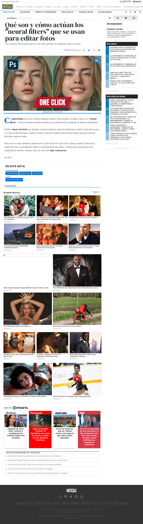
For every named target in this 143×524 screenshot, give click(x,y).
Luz (101, 503)
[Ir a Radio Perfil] (125, 1)
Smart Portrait (12, 173)
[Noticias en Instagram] (126, 12)
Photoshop (37, 173)
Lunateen (114, 503)
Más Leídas (112, 44)
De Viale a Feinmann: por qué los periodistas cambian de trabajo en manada (37, 473)
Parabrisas (75, 503)
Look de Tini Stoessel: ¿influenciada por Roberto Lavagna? (30, 469)
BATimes (124, 503)
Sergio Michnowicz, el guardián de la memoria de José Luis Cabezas (34, 456)
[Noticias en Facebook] (130, 12)
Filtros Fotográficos (14, 180)
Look (95, 503)
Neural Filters (25, 173)
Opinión (74, 7)
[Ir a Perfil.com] (137, 1)
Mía (107, 503)
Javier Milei (25, 12)
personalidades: (12, 171)
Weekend (66, 503)
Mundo (48, 7)
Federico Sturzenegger (46, 12)
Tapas (98, 7)
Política (19, 7)
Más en (8, 408)
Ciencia (66, 7)
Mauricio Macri (86, 12)
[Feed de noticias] (140, 12)
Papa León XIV (68, 12)
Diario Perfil (20, 503)
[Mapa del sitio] (82, 496)
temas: (8, 177)
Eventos (83, 7)
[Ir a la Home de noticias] (71, 490)
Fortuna (48, 503)
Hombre (56, 503)
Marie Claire (39, 503)
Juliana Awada (105, 12)
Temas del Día (8, 12)
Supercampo (86, 503)
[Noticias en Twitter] (135, 12)
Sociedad (29, 7)
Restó (91, 7)
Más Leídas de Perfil (116, 96)
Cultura (57, 7)
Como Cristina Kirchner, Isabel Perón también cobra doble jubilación (34, 464)
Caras (29, 503)
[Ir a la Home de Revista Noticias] (7, 7)
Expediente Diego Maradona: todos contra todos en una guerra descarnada (37, 460)
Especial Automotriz (112, 7)
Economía (39, 7)
